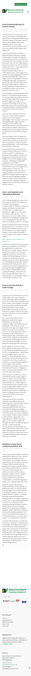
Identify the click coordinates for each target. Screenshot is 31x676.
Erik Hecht (24, 31)
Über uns (4, 618)
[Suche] (28, 668)
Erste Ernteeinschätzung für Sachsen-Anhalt (13, 25)
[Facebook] (3, 597)
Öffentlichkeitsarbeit (7, 622)
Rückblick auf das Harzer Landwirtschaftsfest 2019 (12, 445)
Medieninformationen (14, 31)
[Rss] (10, 597)
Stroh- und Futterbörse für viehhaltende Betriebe (12, 193)
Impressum (5, 626)
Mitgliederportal (21, 4)
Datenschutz (5, 624)
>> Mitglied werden (7, 644)
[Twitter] (6, 597)
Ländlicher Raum (18, 448)
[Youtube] (8, 597)
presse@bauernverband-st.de (10, 668)
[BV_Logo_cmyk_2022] (12, 12)
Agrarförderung (18, 29)
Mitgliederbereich (7, 620)
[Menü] (28, 12)
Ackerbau (12, 29)
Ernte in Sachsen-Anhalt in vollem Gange (12, 286)
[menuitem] (28, 12)
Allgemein (12, 196)
